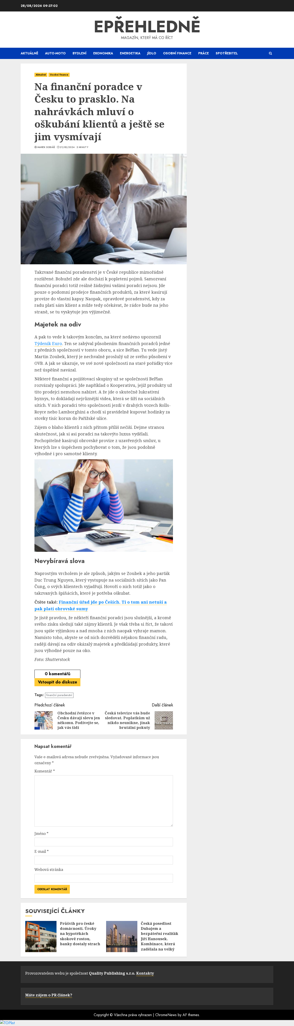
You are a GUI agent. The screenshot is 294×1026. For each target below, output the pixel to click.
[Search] (270, 53)
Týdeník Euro (48, 343)
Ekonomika (103, 53)
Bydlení (79, 53)
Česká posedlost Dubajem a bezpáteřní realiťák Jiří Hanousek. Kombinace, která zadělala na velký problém (159, 939)
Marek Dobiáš (46, 147)
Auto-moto (55, 53)
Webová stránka (48, 869)
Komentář (44, 771)
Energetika (130, 53)
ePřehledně (147, 27)
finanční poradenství (59, 695)
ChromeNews (166, 1015)
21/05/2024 (67, 147)
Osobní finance (177, 53)
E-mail (41, 851)
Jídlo (151, 53)
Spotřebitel (227, 53)
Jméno (41, 833)
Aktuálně (29, 53)
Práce (203, 53)
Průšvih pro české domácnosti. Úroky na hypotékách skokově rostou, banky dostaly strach (80, 934)
